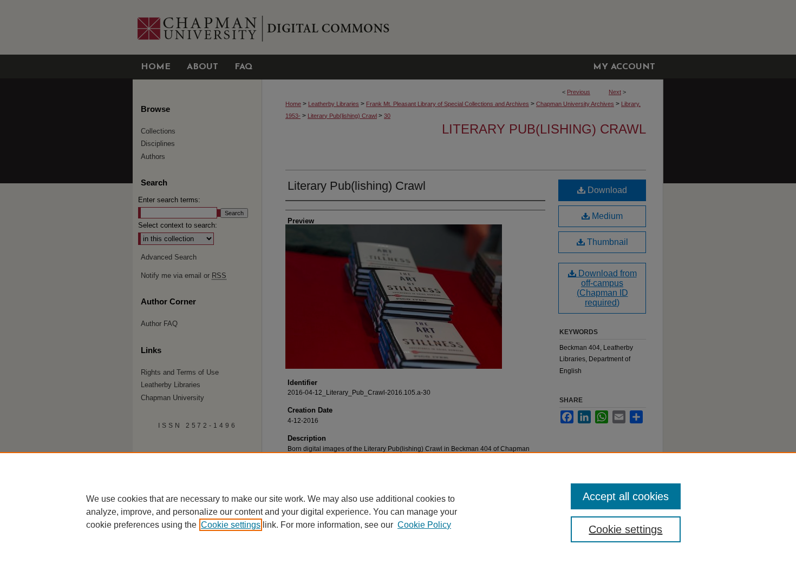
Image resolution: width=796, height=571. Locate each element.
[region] (398, 511)
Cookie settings (230, 524)
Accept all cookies (626, 496)
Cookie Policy (424, 524)
